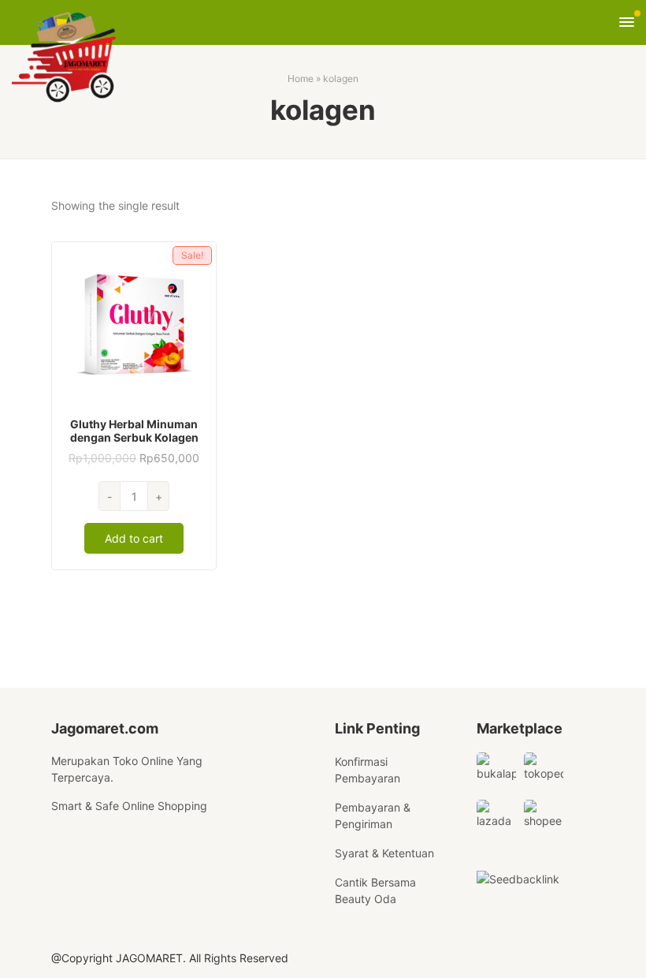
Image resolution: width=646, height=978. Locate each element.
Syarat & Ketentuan (384, 853)
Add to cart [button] (134, 538)
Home (301, 78)
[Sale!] (134, 323)
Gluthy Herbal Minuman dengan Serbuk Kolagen (134, 430)
